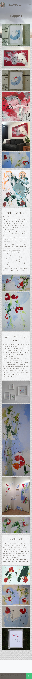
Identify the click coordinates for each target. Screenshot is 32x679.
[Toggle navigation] (30, 5)
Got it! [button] (29, 676)
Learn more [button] (5, 678)
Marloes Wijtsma (13, 5)
